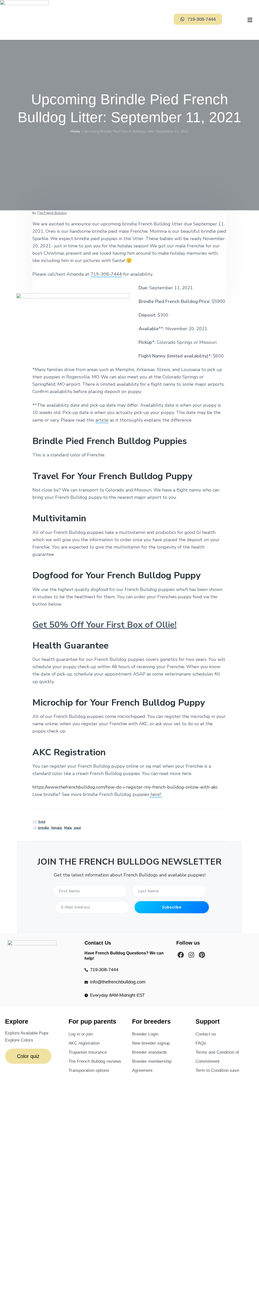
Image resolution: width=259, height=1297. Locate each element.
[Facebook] (180, 954)
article (102, 420)
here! (156, 794)
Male (68, 828)
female (56, 828)
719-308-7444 (106, 274)
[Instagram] (191, 954)
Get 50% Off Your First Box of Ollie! (104, 625)
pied (77, 828)
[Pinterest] (202, 954)
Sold (41, 822)
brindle (43, 828)
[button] (233, 20)
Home (75, 131)
